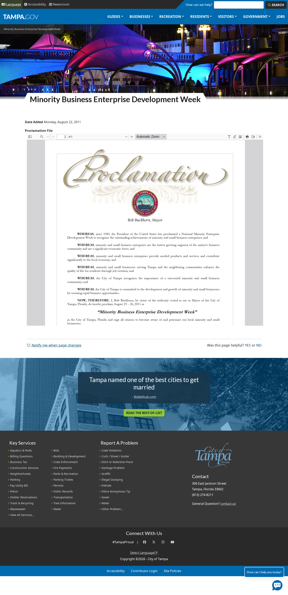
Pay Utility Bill (19, 485)
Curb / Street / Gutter (115, 456)
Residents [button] (199, 16)
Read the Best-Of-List (144, 413)
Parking (15, 479)
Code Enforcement (65, 462)
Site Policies (172, 571)
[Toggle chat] (276, 584)
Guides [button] (113, 16)
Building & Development (69, 456)
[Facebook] (144, 542)
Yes (248, 345)
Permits (58, 485)
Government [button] (255, 16)
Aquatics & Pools (21, 450)
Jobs (281, 16)
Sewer (105, 497)
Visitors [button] (226, 16)
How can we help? (199, 5)
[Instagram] (163, 542)
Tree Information (64, 503)
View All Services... (22, 515)
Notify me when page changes (56, 345)
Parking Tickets (63, 479)
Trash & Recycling (22, 503)
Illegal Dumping (112, 479)
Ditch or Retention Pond (117, 462)
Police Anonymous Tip (115, 491)
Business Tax (18, 462)
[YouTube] (172, 542)
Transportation (63, 497)
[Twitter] (153, 542)
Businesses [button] (140, 16)
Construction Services (24, 468)
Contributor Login (144, 571)
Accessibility (116, 571)
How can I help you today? (264, 572)
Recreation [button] (170, 16)
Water (57, 509)
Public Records (63, 491)
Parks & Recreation (65, 474)
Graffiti (105, 474)
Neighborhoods (20, 474)
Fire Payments (62, 468)
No (259, 345)
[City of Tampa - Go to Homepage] (20, 16)
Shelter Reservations (23, 497)
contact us (228, 503)
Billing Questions (21, 456)
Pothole (106, 485)
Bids (56, 450)
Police (14, 491)
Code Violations (111, 450)
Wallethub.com (145, 397)
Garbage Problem (113, 468)
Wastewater (18, 509)
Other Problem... (112, 509)
